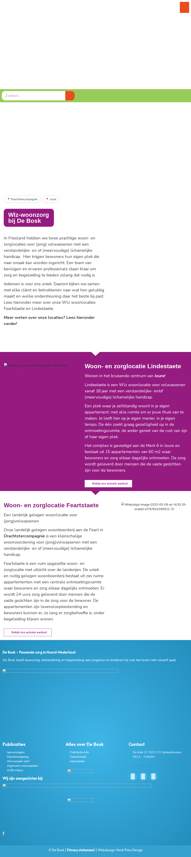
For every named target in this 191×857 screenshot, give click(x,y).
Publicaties (14, 744)
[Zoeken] (70, 95)
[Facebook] (133, 776)
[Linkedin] (153, 776)
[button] (184, 7)
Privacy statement (81, 849)
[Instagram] (143, 776)
